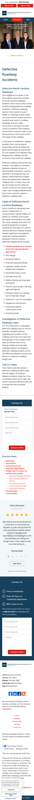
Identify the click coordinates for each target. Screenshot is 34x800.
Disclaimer (17, 719)
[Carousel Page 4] (21, 556)
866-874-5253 (16, 683)
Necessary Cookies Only (11, 794)
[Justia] (19, 694)
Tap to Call (8, 6)
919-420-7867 (14, 680)
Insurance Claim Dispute (15, 468)
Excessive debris (13, 259)
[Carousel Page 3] (17, 556)
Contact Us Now (17, 448)
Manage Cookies (22, 749)
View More (17, 563)
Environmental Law (13, 466)
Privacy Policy (17, 721)
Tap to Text (25, 6)
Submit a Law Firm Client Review (17, 571)
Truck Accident (11, 493)
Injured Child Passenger (18, 486)
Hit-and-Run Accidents (17, 483)
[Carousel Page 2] (12, 556)
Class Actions (11, 463)
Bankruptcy (10, 461)
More (28, 20)
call (3, 373)
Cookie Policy (9, 749)
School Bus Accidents (17, 488)
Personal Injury (11, 491)
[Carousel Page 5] (26, 556)
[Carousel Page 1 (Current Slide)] (8, 556)
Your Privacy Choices (15, 746)
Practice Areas (9, 456)
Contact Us (17, 20)
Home (6, 20)
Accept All (11, 789)
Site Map (17, 724)
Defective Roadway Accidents (20, 476)
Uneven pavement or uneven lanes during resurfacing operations (19, 249)
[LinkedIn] (15, 694)
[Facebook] (10, 694)
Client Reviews (17, 505)
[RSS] (24, 694)
